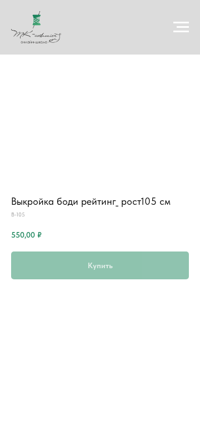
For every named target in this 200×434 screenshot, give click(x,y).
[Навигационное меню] (181, 27)
